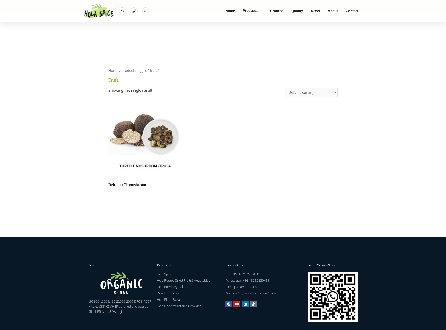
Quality (297, 11)
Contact (352, 11)
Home (230, 11)
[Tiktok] (253, 304)
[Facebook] (228, 304)
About (333, 11)
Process (276, 11)
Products (250, 11)
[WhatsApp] (145, 10)
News (315, 11)
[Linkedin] (245, 304)
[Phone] (134, 10)
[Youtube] (236, 304)
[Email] (122, 10)
